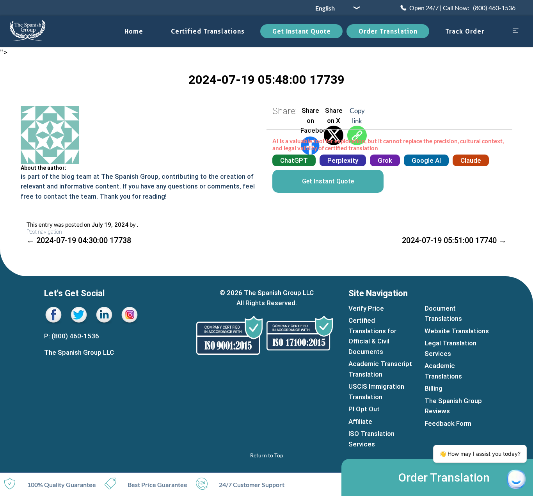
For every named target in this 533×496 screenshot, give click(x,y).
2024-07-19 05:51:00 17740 (454, 240)
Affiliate (360, 421)
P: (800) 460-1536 (71, 336)
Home (133, 31)
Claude (470, 160)
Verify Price (366, 308)
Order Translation (388, 31)
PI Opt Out (364, 409)
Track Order (464, 31)
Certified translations (208, 31)
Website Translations (457, 331)
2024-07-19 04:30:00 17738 (79, 240)
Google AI (426, 160)
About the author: (43, 168)
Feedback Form (448, 423)
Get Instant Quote (301, 31)
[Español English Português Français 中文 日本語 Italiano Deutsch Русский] (334, 8)
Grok (385, 160)
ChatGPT (294, 160)
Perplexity (342, 160)
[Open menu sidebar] (515, 31)
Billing (433, 388)
